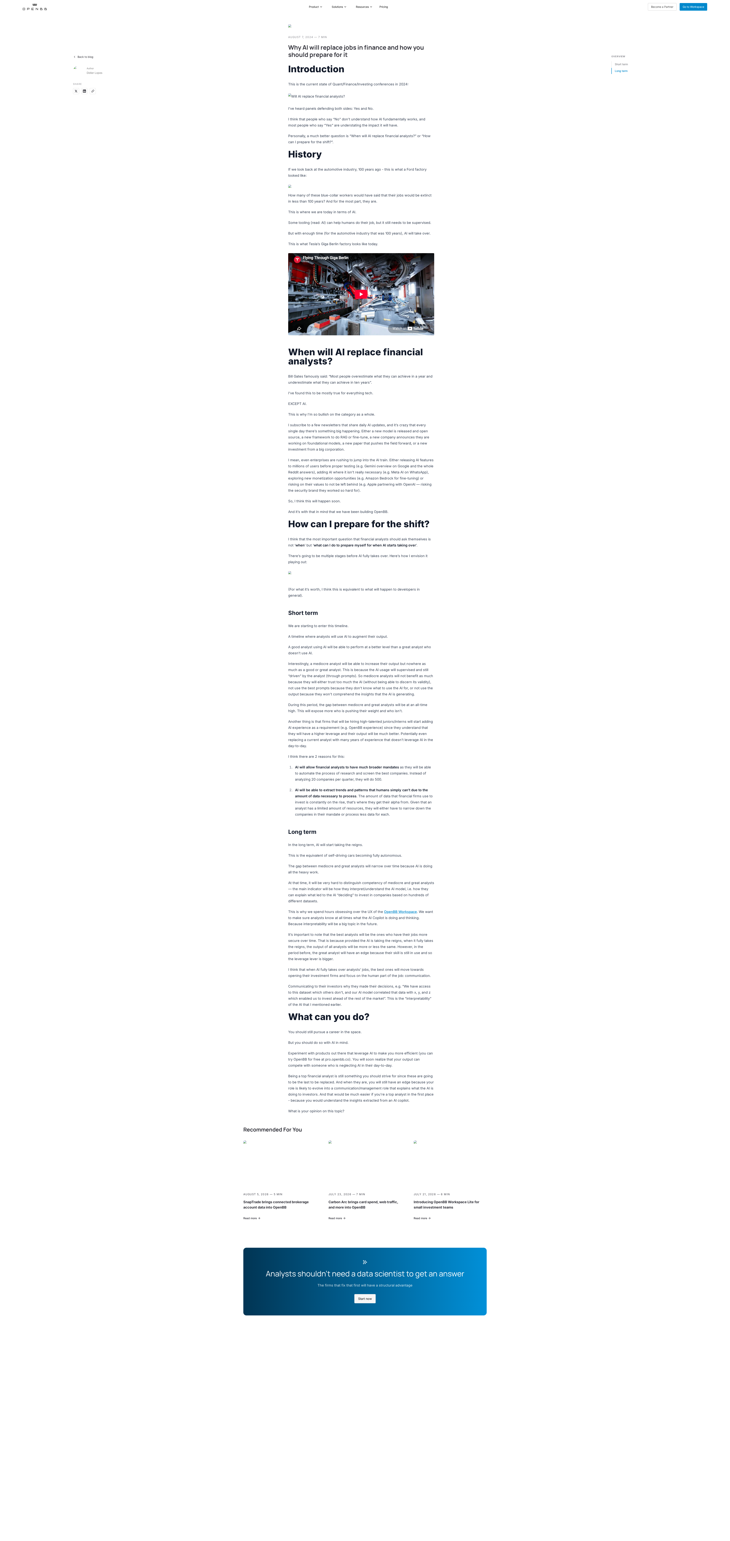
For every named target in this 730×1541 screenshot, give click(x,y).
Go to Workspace (693, 6)
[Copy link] (93, 91)
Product (314, 6)
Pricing (383, 6)
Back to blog (85, 56)
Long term (621, 70)
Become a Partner (662, 6)
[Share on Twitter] (76, 91)
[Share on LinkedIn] (84, 91)
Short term (621, 64)
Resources (362, 6)
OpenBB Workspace (400, 912)
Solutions (337, 6)
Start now (365, 1299)
